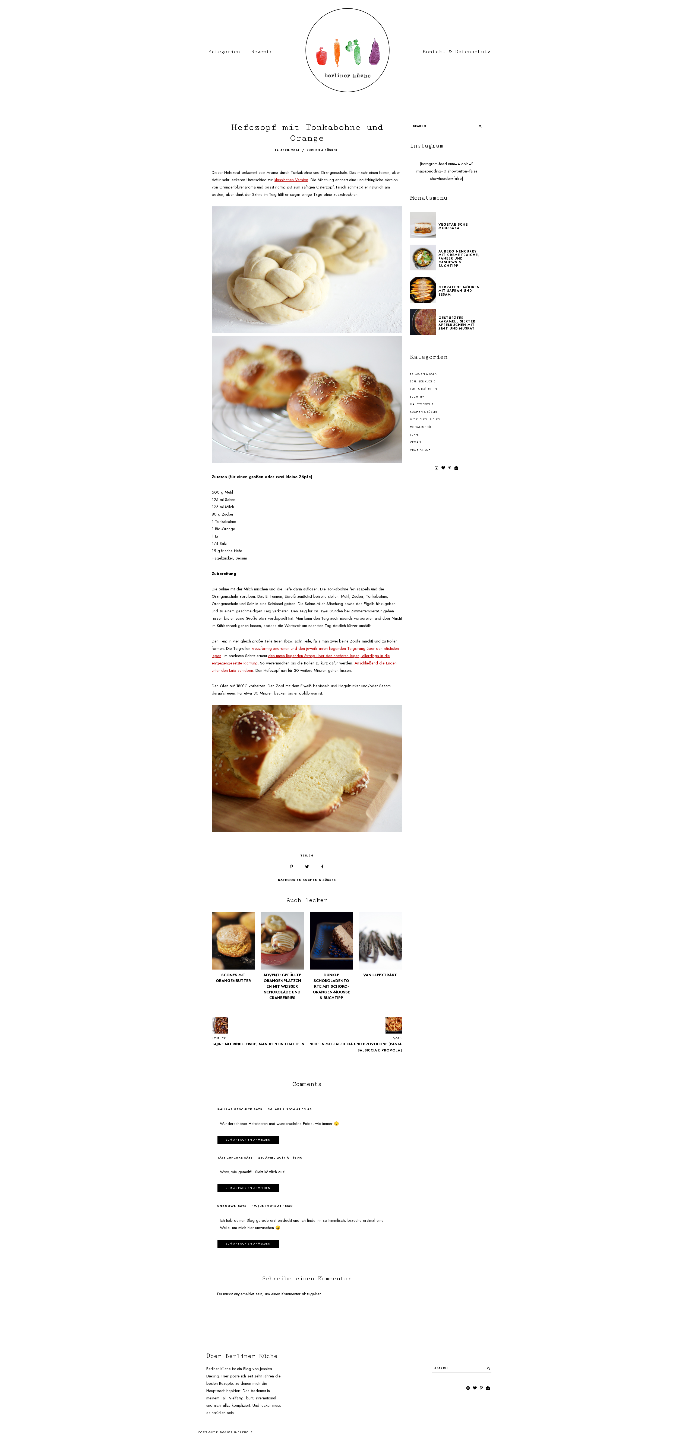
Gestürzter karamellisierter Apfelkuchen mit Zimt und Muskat (456, 323)
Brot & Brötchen (423, 389)
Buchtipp (417, 397)
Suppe (414, 435)
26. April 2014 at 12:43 (290, 1109)
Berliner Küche (422, 381)
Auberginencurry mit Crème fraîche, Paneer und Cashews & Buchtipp (458, 258)
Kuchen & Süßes (319, 880)
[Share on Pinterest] (291, 867)
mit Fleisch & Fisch (426, 419)
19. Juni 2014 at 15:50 (272, 1206)
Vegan (415, 442)
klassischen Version (291, 180)
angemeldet (244, 1294)
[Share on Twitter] (307, 867)
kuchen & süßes (322, 150)
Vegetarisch (420, 450)
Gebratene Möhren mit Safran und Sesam (459, 291)
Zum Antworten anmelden (248, 1140)
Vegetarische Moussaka (453, 226)
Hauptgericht (421, 404)
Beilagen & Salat (424, 374)
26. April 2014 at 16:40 (280, 1157)
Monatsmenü (420, 427)
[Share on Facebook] (322, 867)
